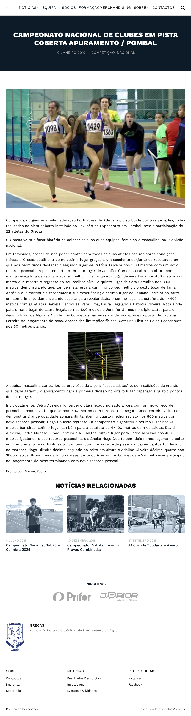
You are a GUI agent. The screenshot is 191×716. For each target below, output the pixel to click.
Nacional (126, 52)
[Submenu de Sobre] (148, 8)
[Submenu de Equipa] (58, 8)
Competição (103, 52)
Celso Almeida (175, 709)
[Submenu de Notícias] (38, 8)
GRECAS (37, 625)
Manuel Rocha (35, 471)
